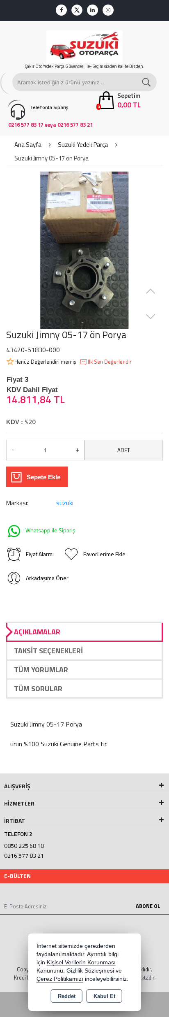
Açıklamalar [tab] (37, 631)
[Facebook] (61, 10)
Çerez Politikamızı (60, 979)
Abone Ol (148, 906)
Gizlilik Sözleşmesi (90, 971)
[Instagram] (108, 10)
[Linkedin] (92, 10)
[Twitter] (76, 10)
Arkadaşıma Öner (47, 578)
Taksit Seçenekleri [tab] (48, 650)
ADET (123, 450)
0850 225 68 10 (24, 845)
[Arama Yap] (147, 82)
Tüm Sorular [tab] (38, 688)
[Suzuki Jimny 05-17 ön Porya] (84, 250)
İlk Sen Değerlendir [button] (110, 362)
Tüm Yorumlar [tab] (41, 669)
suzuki (64, 503)
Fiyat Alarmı (40, 554)
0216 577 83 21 (24, 855)
